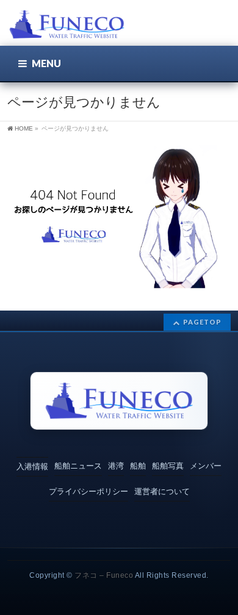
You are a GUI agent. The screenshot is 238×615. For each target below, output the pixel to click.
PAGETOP (202, 322)
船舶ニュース (78, 465)
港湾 (116, 465)
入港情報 (32, 466)
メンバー (206, 465)
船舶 (138, 465)
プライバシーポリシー (88, 491)
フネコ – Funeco (103, 575)
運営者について (162, 491)
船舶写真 (168, 465)
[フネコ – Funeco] (66, 26)
